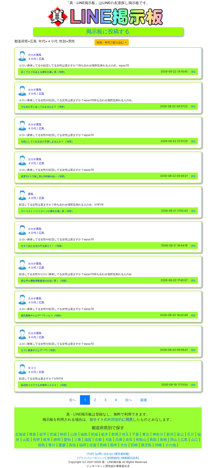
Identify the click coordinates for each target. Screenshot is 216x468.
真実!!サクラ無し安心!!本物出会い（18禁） (43, 176)
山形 (73, 434)
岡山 (173, 439)
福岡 (82, 445)
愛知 (67, 439)
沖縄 (158, 445)
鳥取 (153, 439)
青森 (32, 434)
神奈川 (158, 434)
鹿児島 (146, 445)
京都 (98, 439)
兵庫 (118, 439)
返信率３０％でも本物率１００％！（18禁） (45, 385)
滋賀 (87, 439)
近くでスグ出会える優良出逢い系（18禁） (43, 71)
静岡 (57, 439)
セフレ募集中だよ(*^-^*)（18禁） (39, 350)
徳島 (41, 445)
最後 (143, 400)
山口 (194, 439)
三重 (77, 439)
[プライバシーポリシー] (91, 458)
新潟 (169, 434)
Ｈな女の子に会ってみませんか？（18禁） (43, 106)
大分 (123, 445)
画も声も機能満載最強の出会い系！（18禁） (45, 280)
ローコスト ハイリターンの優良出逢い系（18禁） (47, 211)
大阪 (108, 439)
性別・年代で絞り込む (111, 42)
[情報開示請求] (130, 458)
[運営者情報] (121, 454)
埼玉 (125, 434)
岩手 (42, 434)
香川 (51, 445)
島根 (163, 439)
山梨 (26, 439)
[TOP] (90, 454)
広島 (184, 439)
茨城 (94, 434)
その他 (170, 445)
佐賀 (93, 445)
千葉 (135, 434)
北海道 (20, 434)
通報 (193, 71)
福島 (84, 434)
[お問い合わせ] (104, 454)
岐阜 (46, 439)
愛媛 (62, 445)
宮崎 (134, 445)
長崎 (103, 445)
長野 (36, 439)
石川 (190, 434)
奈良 (129, 439)
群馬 (114, 434)
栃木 (104, 434)
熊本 (113, 445)
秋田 (63, 434)
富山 (180, 434)
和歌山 (141, 439)
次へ (128, 400)
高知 (72, 445)
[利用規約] (113, 458)
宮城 (53, 434)
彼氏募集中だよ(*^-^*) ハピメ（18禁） (42, 315)
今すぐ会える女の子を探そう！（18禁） (42, 245)
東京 (145, 434)
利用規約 (115, 419)
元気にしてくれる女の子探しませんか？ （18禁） (47, 141)
